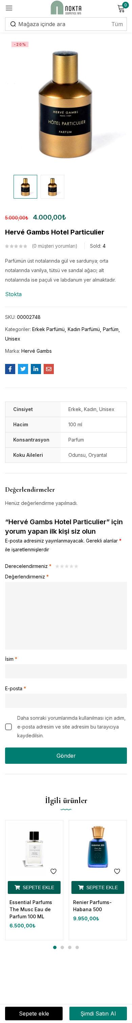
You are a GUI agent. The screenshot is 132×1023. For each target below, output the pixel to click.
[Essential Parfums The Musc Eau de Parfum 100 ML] (34, 849)
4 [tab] (77, 947)
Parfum (76, 440)
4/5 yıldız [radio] (71, 566)
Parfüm (110, 329)
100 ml (75, 424)
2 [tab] (62, 947)
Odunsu (77, 455)
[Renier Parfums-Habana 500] (97, 849)
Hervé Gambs (36, 351)
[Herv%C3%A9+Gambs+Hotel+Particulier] (23, 369)
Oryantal (97, 455)
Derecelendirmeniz (28, 566)
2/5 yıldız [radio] (62, 566)
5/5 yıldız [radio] (76, 566)
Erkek (74, 409)
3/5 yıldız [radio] (66, 566)
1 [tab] (55, 947)
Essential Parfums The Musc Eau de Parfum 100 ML (30, 909)
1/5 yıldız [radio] (57, 566)
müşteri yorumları (54, 246)
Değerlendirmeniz (27, 576)
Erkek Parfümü (48, 329)
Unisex (12, 339)
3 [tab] (69, 947)
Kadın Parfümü (84, 329)
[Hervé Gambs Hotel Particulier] (10, 369)
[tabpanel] (34, 880)
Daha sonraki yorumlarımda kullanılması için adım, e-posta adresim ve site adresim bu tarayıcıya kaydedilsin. (71, 726)
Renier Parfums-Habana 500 (92, 905)
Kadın (90, 409)
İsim (11, 659)
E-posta (15, 688)
